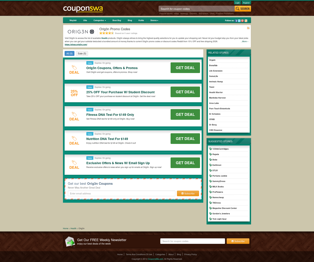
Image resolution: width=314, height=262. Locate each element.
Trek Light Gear (219, 218)
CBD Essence (215, 130)
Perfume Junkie (219, 175)
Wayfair (73, 20)
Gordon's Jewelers (221, 213)
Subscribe (189, 193)
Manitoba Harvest (217, 97)
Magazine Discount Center (224, 208)
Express (193, 13)
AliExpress (203, 13)
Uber (212, 13)
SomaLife (213, 76)
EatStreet (216, 165)
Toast (211, 86)
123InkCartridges (220, 148)
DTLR (215, 170)
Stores (153, 20)
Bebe (214, 159)
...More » (244, 41)
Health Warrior (216, 92)
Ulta (85, 20)
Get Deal (185, 67)
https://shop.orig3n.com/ (76, 44)
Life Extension (215, 70)
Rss (246, 20)
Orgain (212, 59)
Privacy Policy (190, 254)
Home (65, 228)
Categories (99, 20)
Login (237, 2)
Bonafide (213, 65)
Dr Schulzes (214, 113)
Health (104, 38)
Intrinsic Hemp (216, 81)
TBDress (216, 202)
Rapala (215, 154)
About (171, 254)
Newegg (184, 13)
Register (246, 2)
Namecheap (218, 197)
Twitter (239, 20)
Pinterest (242, 20)
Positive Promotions (225, 13)
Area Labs (214, 103)
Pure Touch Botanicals (219, 108)
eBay (176, 13)
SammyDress (218, 181)
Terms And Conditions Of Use (139, 254)
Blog (130, 20)
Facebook (236, 20)
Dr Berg (213, 124)
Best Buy (117, 20)
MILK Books (218, 186)
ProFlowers (217, 191)
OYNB (212, 119)
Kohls (141, 20)
